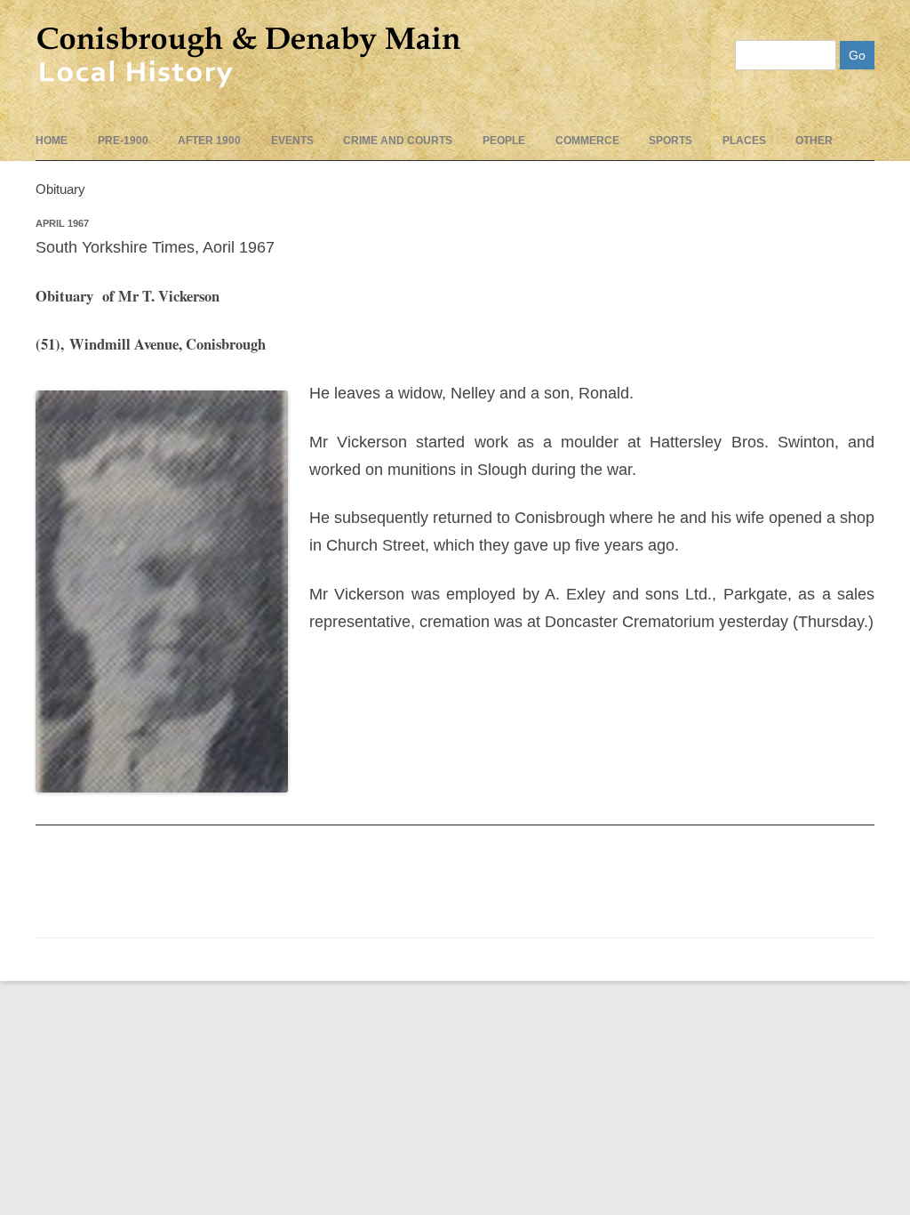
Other (814, 140)
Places (744, 140)
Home (52, 140)
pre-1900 (123, 140)
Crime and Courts (397, 140)
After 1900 (209, 140)
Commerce (587, 140)
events (292, 140)
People (504, 140)
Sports (670, 140)
